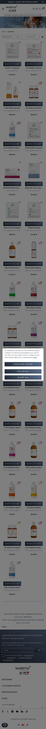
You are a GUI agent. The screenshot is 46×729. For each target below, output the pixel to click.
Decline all (23, 371)
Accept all (23, 378)
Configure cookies (23, 364)
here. (35, 357)
